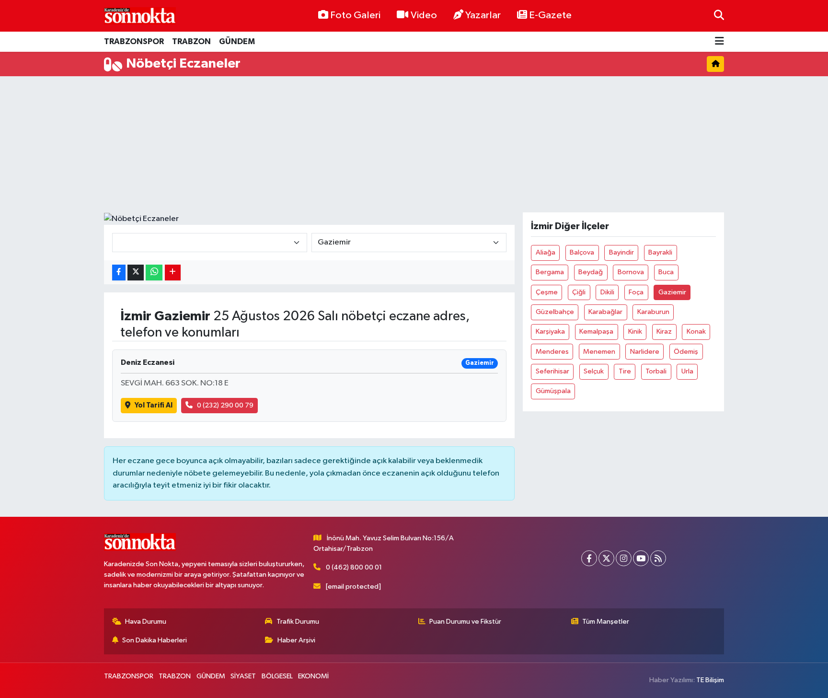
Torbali (656, 371)
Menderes (552, 351)
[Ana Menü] (719, 42)
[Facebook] (589, 558)
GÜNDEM (237, 41)
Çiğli (579, 292)
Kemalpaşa (596, 331)
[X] (606, 558)
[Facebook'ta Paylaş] (119, 272)
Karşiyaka (550, 331)
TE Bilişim (710, 680)
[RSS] (658, 558)
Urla (687, 371)
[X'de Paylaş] (135, 272)
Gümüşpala (553, 391)
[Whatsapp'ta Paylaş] (154, 272)
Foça (636, 292)
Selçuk (594, 371)
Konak (696, 331)
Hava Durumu (145, 621)
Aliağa (545, 252)
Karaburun (653, 311)
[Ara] (719, 16)
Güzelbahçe (555, 311)
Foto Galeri (355, 15)
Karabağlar (605, 311)
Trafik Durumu (297, 621)
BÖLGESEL (277, 676)
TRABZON (191, 41)
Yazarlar (483, 15)
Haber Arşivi (296, 640)
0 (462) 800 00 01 (354, 567)
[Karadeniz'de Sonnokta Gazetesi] (140, 15)
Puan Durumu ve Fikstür (465, 621)
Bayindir (621, 252)
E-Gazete (550, 15)
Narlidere (644, 351)
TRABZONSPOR (134, 41)
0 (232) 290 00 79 (225, 405)
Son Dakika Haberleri (154, 640)
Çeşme (547, 292)
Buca (666, 272)
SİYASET (243, 676)
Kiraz (664, 331)
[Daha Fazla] (173, 272)
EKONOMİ (313, 676)
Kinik (635, 331)
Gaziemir (672, 292)
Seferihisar (552, 371)
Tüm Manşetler (605, 621)
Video (424, 15)
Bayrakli (660, 252)
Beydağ (590, 272)
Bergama (550, 272)
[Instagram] (624, 558)
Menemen (599, 351)
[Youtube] (641, 558)
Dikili (607, 292)
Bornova (631, 272)
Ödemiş (686, 351)
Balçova (582, 252)
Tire (625, 371)
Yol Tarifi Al (153, 405)
